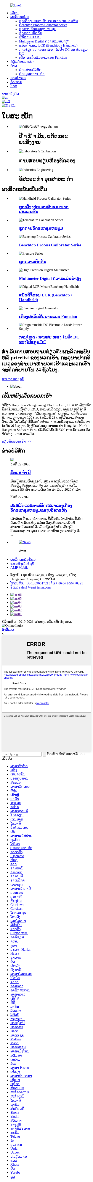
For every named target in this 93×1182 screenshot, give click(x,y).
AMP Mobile (19, 567)
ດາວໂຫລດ (18, 78)
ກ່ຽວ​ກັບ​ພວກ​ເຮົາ (22, 61)
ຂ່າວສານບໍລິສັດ (30, 70)
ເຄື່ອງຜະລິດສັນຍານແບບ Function (43, 57)
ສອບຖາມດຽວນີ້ (13, 379)
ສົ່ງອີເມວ (8, 629)
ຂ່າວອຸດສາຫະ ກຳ (32, 74)
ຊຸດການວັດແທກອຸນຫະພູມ (37, 29)
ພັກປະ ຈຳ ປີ (20, 472)
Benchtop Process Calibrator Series (43, 25)
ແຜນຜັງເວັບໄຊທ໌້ (22, 563)
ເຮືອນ (14, 13)
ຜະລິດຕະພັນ (19, 17)
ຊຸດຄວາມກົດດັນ (30, 33)
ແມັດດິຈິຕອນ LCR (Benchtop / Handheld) (48, 45)
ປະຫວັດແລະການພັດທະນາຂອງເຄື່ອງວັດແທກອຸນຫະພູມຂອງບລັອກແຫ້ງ (41, 507)
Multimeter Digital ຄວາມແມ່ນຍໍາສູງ (44, 41)
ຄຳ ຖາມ (16, 82)
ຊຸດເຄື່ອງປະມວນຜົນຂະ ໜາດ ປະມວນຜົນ (48, 21)
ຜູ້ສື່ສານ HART (30, 37)
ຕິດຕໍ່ (13, 86)
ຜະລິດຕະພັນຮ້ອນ (23, 559)
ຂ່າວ (13, 65)
